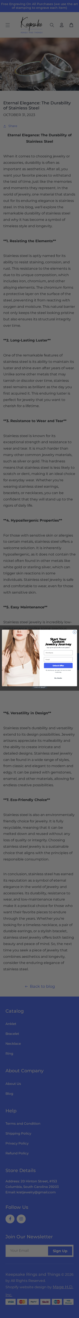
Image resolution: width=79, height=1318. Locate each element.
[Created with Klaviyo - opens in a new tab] (39, 687)
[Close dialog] (74, 632)
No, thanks (58, 678)
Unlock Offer (58, 665)
